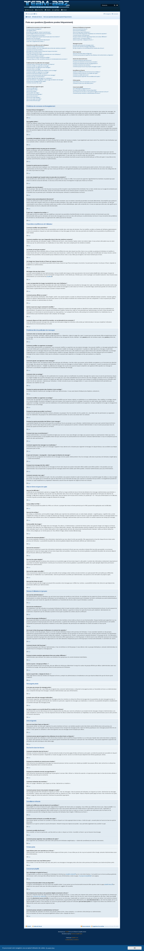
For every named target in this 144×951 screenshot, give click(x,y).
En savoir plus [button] (50, 948)
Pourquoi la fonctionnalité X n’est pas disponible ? (85, 90)
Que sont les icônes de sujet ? (33, 100)
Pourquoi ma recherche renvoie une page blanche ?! (85, 63)
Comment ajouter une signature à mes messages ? (38, 67)
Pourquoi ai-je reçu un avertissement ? (35, 76)
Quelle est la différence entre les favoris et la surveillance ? (86, 72)
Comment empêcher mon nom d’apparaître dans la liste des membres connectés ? (46, 48)
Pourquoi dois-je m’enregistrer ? (34, 29)
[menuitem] (35, 14)
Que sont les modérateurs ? (79, 30)
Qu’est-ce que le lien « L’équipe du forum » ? (83, 40)
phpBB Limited (70, 874)
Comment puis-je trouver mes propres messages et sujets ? (87, 66)
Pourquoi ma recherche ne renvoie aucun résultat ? (85, 62)
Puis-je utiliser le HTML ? (32, 89)
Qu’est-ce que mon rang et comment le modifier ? (38, 57)
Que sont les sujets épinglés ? (33, 97)
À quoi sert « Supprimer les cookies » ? (35, 41)
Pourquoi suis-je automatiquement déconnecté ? (38, 40)
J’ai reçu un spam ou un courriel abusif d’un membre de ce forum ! (88, 48)
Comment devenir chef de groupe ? (81, 35)
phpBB (48, 276)
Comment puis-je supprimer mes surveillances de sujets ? (86, 76)
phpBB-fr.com (75, 937)
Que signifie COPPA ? (31, 30)
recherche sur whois (38, 896)
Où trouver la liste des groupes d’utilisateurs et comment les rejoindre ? (90, 33)
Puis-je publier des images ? (33, 93)
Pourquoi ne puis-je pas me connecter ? (35, 35)
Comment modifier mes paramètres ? (35, 46)
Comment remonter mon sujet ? (34, 83)
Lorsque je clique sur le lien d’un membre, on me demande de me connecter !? (46, 59)
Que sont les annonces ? (32, 96)
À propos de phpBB (84, 876)
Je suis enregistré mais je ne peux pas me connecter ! (38, 33)
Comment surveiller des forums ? (81, 75)
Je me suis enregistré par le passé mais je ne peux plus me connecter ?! (43, 36)
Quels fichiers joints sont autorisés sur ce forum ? (84, 82)
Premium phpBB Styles (76, 933)
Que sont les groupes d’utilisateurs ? (81, 32)
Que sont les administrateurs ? (80, 29)
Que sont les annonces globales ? (34, 94)
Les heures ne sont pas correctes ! (34, 49)
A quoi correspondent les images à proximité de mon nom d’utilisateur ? (43, 54)
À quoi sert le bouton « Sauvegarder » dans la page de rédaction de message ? (44, 80)
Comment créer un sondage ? (33, 69)
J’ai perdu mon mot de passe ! (33, 38)
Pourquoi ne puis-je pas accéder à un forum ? (37, 73)
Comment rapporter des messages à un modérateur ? (39, 78)
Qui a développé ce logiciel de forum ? (82, 88)
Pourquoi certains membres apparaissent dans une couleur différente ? (90, 36)
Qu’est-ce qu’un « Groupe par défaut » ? (82, 38)
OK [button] (135, 948)
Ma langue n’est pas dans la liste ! (34, 53)
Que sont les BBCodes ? (32, 88)
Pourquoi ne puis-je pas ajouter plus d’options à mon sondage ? (41, 70)
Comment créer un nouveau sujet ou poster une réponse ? (40, 64)
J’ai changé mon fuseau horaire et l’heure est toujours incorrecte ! (41, 51)
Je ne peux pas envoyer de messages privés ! (83, 45)
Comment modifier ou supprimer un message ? (37, 66)
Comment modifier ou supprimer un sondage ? (37, 72)
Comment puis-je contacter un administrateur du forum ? (86, 93)
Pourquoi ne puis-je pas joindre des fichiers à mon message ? (40, 75)
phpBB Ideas (107, 884)
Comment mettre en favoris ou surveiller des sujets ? (85, 73)
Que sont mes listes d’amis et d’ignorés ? (82, 53)
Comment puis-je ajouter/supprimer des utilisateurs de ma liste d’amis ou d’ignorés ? (93, 55)
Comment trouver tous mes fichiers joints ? (83, 83)
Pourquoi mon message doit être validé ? (36, 81)
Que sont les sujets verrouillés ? (33, 99)
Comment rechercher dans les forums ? (82, 60)
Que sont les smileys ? (31, 91)
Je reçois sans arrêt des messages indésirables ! (84, 46)
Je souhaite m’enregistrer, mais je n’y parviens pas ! (38, 32)
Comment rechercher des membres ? (82, 65)
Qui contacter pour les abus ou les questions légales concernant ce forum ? (91, 91)
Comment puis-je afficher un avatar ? (35, 56)
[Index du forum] (47, 5)
